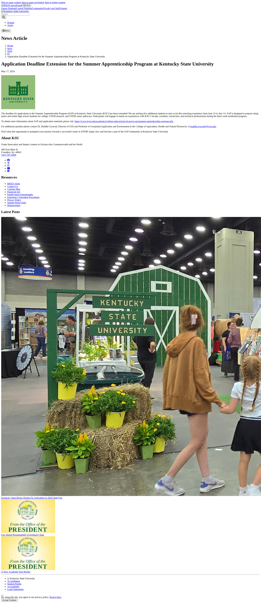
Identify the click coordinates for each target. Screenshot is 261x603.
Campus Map (13, 189)
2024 (9, 51)
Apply (10, 25)
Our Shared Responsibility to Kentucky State (22, 535)
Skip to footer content (55, 2)
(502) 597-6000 (8, 155)
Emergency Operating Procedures (23, 197)
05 (8, 54)
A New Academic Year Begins (15, 572)
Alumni (63, 8)
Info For (26, 5)
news (9, 48)
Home (10, 45)
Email (19, 5)
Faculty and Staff (52, 8)
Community (38, 8)
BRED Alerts (13, 183)
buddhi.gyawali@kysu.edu (203, 126)
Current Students (24, 8)
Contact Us (12, 186)
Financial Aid (13, 192)
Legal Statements (15, 589)
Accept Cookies (9, 600)
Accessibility (13, 586)
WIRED (5, 5)
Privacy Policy (14, 200)
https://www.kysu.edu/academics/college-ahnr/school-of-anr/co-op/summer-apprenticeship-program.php (124, 121)
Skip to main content (11, 2)
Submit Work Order (16, 202)
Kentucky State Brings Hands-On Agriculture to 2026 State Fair (31, 498)
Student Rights (14, 584)
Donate (10, 22)
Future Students (8, 8)
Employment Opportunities (20, 194)
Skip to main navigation (32, 2)
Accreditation (13, 581)
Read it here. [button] (56, 597)
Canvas (12, 5)
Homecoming (13, 205)
